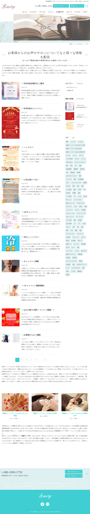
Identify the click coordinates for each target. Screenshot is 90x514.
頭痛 (80, 165)
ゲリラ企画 (68, 220)
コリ (76, 165)
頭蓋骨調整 (68, 169)
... (40, 360)
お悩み (80, 206)
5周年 (67, 271)
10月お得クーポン (31, 179)
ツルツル (77, 250)
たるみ (84, 223)
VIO (84, 189)
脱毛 (80, 175)
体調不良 (82, 169)
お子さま (68, 186)
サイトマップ (58, 489)
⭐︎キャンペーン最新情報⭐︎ (34, 285)
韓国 (67, 230)
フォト (67, 267)
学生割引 (68, 193)
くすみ (75, 206)
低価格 (74, 193)
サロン (67, 182)
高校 (75, 189)
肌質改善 (72, 172)
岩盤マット (68, 244)
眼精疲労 (79, 271)
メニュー (75, 155)
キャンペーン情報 (31, 261)
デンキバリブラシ (70, 233)
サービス (68, 155)
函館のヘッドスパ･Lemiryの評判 (74, 148)
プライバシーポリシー (80, 162)
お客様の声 (70, 90)
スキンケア (68, 206)
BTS (78, 227)
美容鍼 (80, 261)
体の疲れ (68, 257)
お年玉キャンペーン (82, 264)
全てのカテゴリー (72, 87)
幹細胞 (78, 172)
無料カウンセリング (71, 254)
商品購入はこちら (76, 6)
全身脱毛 (68, 264)
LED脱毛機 (80, 179)
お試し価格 (68, 223)
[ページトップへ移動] (87, 473)
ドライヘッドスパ (81, 213)
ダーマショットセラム (71, 261)
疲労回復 (83, 244)
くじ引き (73, 271)
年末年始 (68, 237)
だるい (73, 247)
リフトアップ (80, 233)
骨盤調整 (76, 169)
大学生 (79, 189)
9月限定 (80, 220)
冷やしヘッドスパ (31, 237)
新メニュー (68, 199)
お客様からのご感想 (32, 334)
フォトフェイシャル (76, 182)
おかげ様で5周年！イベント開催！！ (39, 309)
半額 (75, 220)
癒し (71, 165)
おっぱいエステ (80, 203)
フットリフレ (69, 250)
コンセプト (80, 141)
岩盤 (75, 179)
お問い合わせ (69, 162)
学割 (82, 186)
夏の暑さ (75, 257)
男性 (74, 186)
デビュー (68, 227)
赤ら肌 (85, 196)
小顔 (67, 172)
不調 (78, 247)
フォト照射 (68, 196)
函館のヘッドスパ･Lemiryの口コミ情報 (75, 145)
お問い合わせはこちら (61, 6)
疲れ (67, 165)
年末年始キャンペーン (33, 108)
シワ (79, 223)
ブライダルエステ (75, 267)
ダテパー (83, 237)
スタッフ (81, 155)
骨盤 (80, 230)
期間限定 (80, 254)
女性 (78, 186)
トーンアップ (69, 210)
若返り (67, 240)
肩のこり (80, 240)
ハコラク (77, 210)
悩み (74, 264)
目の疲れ (73, 240)
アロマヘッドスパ (70, 213)
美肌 (79, 193)
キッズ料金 (68, 189)
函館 (67, 141)
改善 (85, 206)
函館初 (85, 182)
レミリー (83, 158)
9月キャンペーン (31, 212)
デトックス (76, 244)
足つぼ (67, 247)
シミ (75, 196)
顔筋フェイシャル (70, 203)
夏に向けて (84, 250)
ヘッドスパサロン (78, 199)
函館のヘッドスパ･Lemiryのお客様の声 (75, 152)
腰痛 (76, 230)
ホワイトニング (70, 216)
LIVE (71, 230)
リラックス (68, 179)
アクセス (77, 158)
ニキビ (79, 196)
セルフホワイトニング (71, 175)
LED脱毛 (83, 210)
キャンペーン (76, 237)
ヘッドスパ (28, 147)
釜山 (82, 227)
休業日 (67, 274)
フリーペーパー (79, 216)
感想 (83, 267)
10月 (74, 227)
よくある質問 (69, 158)
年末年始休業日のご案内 (34, 83)
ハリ (75, 223)
